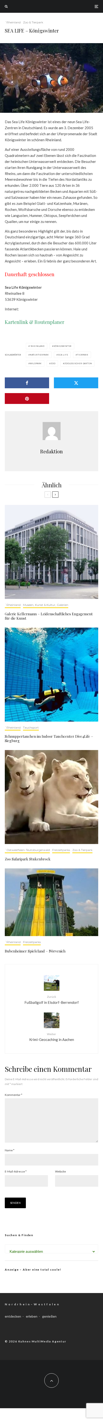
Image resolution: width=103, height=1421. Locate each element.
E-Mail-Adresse (16, 1171)
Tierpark (82, 355)
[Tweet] (76, 382)
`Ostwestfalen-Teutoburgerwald (27, 850)
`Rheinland (13, 22)
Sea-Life (63, 355)
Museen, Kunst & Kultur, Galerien (45, 605)
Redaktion (51, 451)
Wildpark (36, 363)
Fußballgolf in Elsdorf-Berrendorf (51, 999)
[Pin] (27, 398)
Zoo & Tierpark (33, 22)
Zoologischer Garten (78, 363)
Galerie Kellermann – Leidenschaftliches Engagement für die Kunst (49, 616)
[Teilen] (27, 382)
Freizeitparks (61, 850)
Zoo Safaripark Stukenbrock (28, 859)
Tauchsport (31, 727)
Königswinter (63, 346)
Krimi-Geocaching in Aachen (51, 1037)
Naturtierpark (39, 355)
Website (60, 1171)
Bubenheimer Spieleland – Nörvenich (35, 951)
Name (9, 1150)
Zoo (53, 363)
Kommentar (13, 1095)
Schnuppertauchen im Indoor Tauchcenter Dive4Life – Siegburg (49, 738)
